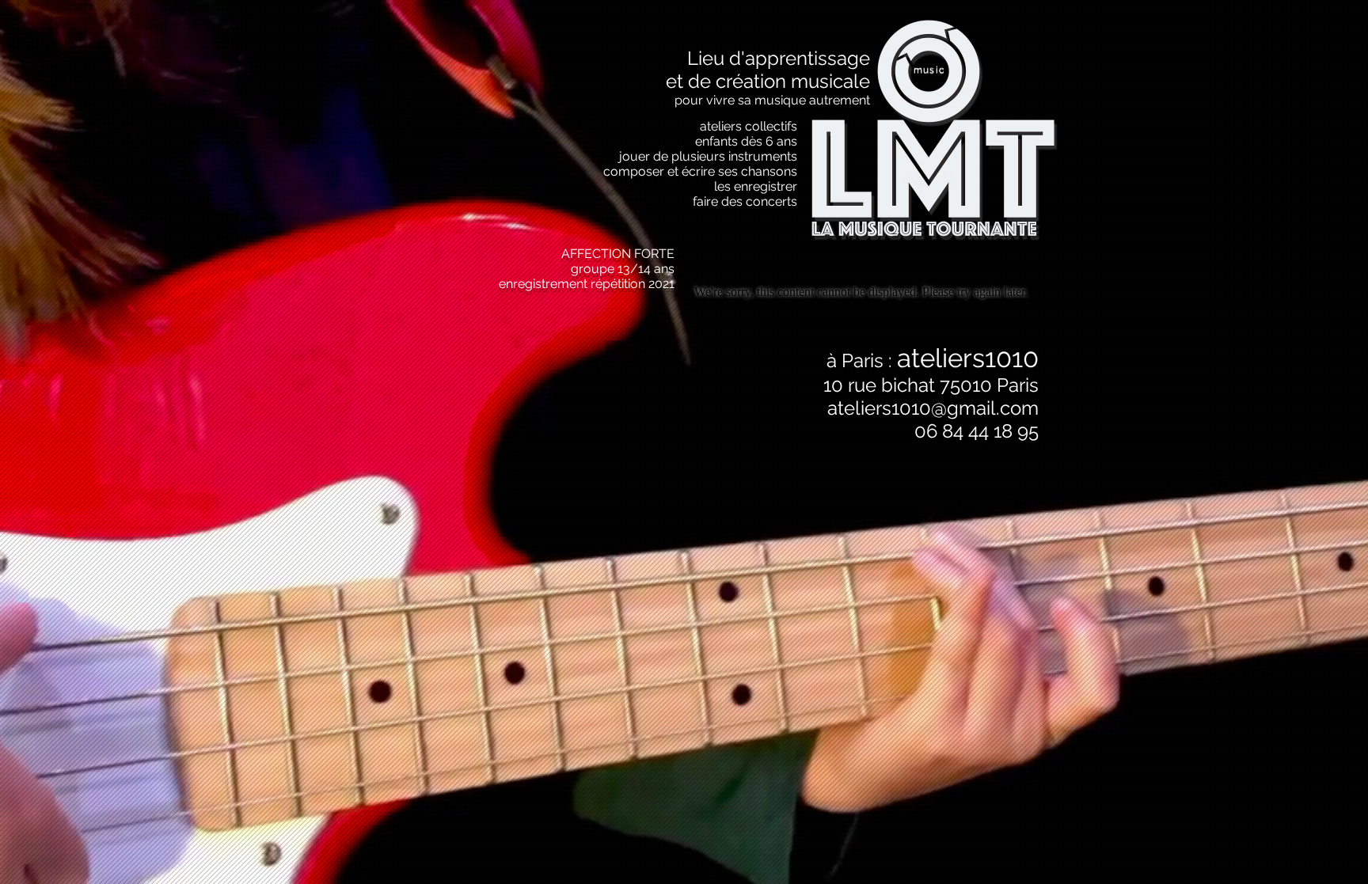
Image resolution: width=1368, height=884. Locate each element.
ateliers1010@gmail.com (933, 407)
